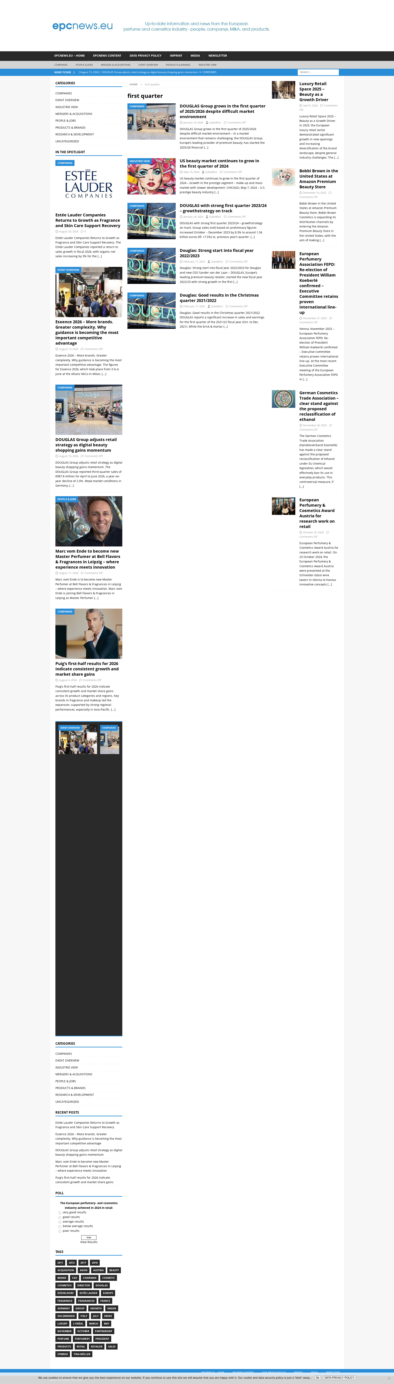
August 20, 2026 (68, 231)
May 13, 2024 (191, 172)
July (95, 1316)
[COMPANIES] (151, 121)
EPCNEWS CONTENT (107, 55)
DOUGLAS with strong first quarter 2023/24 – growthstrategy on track (223, 208)
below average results (78, 1226)
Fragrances (86, 1301)
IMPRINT (176, 55)
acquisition (65, 1270)
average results (73, 1221)
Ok (317, 1377)
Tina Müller (82, 1354)
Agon (83, 1270)
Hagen (111, 1308)
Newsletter (217, 55)
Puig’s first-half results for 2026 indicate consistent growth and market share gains (87, 669)
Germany (63, 1308)
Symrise (62, 1354)
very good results (74, 1212)
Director (83, 1285)
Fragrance (64, 1301)
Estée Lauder (88, 1293)
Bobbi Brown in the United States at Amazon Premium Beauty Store (318, 179)
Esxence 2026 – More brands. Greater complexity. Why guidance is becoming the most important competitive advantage (87, 332)
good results (71, 1217)
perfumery (82, 1339)
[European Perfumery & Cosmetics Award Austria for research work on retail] (284, 541)
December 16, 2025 (314, 192)
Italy (83, 1316)
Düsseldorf (65, 1293)
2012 (72, 1262)
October (83, 1331)
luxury (62, 1323)
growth (96, 1308)
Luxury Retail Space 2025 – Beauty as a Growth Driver (313, 91)
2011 (60, 1262)
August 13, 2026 (68, 349)
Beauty (114, 1270)
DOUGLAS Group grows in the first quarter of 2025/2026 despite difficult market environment (223, 111)
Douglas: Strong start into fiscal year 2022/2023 (217, 253)
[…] (206, 147)
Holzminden (66, 1316)
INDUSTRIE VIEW (207, 64)
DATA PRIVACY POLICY (145, 55)
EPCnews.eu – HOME (69, 55)
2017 (83, 1262)
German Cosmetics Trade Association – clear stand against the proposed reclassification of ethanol (319, 406)
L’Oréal (78, 1323)
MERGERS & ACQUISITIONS (115, 64)
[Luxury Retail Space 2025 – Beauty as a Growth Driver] (284, 119)
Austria (98, 1270)
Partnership (103, 1331)
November (64, 1331)
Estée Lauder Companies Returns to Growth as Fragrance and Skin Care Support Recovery (87, 220)
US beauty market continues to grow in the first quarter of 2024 (219, 163)
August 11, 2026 (68, 573)
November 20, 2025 (315, 425)
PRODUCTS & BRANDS (178, 64)
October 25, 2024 (313, 532)
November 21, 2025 (315, 318)
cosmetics (64, 1285)
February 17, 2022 (194, 306)
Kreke (108, 1316)
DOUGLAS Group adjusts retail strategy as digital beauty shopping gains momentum (86, 445)
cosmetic (108, 1278)
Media (195, 55)
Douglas (102, 1285)
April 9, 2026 (310, 105)
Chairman (89, 1278)
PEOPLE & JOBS (84, 64)
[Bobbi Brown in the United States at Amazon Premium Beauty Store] (284, 204)
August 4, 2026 (68, 680)
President (102, 1339)
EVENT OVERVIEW (148, 64)
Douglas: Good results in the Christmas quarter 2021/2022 (219, 297)
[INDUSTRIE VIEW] (151, 176)
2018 (95, 1262)
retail (81, 1346)
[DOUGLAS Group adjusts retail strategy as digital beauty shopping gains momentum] (88, 410)
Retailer (96, 1346)
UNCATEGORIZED (67, 141)
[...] (99, 256)
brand (61, 1278)
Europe (108, 1293)
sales (112, 1346)
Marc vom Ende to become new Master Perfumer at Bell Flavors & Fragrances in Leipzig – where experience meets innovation (87, 559)
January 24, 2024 (193, 216)
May (106, 1323)
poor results (71, 1231)
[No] (389, 1378)
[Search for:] (318, 72)
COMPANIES (61, 64)
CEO (74, 1278)
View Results (88, 1242)
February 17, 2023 (194, 261)
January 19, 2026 (193, 122)
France (105, 1301)
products (64, 1346)
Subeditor (215, 122)
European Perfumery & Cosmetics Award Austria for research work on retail (317, 513)
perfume (63, 1339)
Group (80, 1308)
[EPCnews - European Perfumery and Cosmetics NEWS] (161, 49)
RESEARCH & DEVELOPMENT (74, 134)
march (93, 1323)
